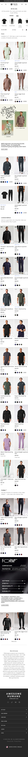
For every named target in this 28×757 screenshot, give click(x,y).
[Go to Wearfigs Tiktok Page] (12, 702)
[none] (4, 721)
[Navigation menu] (2, 4)
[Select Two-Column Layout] (26, 30)
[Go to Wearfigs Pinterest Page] (19, 702)
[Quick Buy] (12, 58)
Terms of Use (10, 741)
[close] (27, 1)
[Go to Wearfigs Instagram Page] (8, 702)
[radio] (1, 69)
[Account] (22, 4)
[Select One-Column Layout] (23, 30)
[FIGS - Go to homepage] (14, 4)
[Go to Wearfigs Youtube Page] (15, 702)
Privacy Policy (17, 741)
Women (11, 15)
